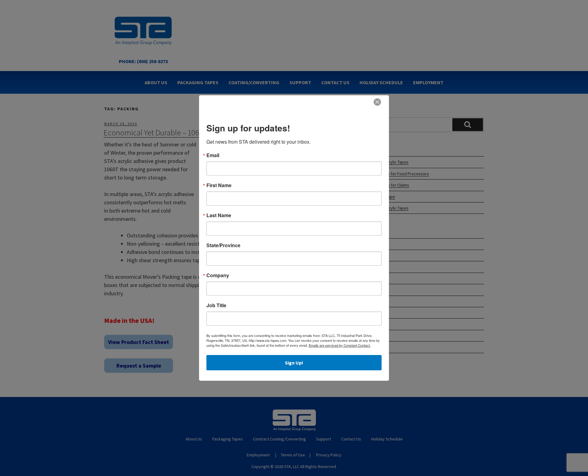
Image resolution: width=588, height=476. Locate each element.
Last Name (218, 215)
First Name (219, 185)
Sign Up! (294, 363)
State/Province (223, 245)
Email (212, 155)
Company (217, 275)
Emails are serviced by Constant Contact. (340, 345)
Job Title (216, 305)
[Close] (377, 102)
